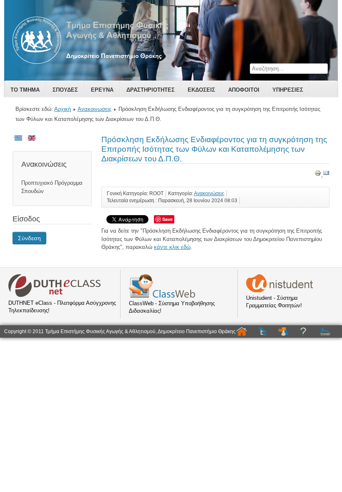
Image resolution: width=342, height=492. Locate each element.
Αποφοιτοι (243, 90)
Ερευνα (102, 90)
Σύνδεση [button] (29, 238)
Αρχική (62, 109)
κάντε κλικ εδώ (172, 247)
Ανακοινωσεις (94, 109)
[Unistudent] (279, 290)
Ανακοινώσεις (209, 193)
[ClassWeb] (162, 296)
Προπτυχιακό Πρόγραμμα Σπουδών (52, 187)
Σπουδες (65, 90)
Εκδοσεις (201, 90)
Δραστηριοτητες (150, 90)
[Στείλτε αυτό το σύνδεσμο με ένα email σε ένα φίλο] (326, 174)
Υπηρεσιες (287, 90)
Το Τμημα (25, 90)
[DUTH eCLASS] (54, 295)
